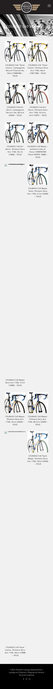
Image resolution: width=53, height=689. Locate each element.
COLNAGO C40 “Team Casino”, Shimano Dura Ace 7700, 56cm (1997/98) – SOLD (38, 69)
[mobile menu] (49, 5)
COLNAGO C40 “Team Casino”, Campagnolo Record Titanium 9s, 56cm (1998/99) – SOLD (15, 70)
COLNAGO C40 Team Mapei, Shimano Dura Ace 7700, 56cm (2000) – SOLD (37, 459)
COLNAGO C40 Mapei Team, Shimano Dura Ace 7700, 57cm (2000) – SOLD (37, 192)
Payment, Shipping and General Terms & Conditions (31, 673)
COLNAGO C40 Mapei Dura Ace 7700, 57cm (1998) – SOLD (15, 382)
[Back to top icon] (49, 684)
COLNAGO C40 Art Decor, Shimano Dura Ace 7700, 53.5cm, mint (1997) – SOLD (37, 111)
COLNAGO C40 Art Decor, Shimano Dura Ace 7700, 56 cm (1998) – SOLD (15, 150)
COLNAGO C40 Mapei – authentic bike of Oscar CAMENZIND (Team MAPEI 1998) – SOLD (37, 152)
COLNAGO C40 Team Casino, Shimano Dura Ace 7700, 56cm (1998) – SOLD (15, 651)
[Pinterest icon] (26, 679)
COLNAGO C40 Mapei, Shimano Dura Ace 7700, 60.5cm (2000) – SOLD (38, 420)
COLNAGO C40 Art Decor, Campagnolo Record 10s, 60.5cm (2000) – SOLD (15, 111)
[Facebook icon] (23, 679)
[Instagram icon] (29, 679)
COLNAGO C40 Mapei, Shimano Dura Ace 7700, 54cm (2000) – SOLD (15, 420)
